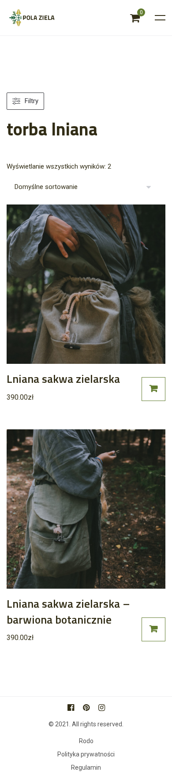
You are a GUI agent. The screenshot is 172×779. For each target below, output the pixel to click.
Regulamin (86, 767)
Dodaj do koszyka (153, 389)
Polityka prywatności (86, 754)
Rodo (86, 741)
